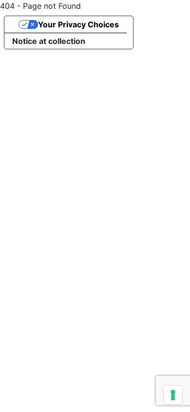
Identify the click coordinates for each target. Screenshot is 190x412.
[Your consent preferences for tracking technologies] (173, 395)
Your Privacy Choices (78, 24)
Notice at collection (48, 41)
